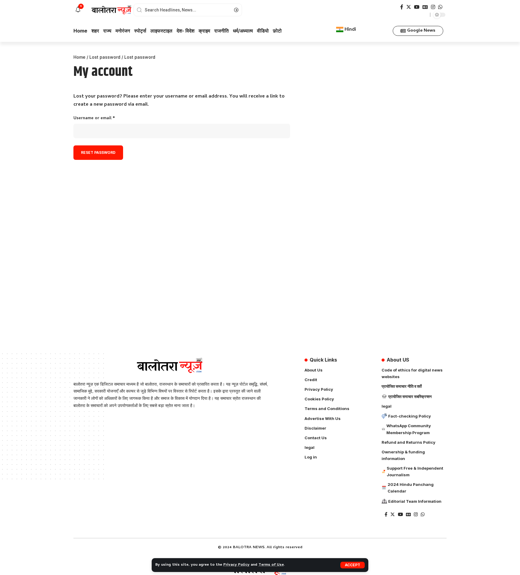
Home (79, 57)
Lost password (104, 57)
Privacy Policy (236, 565)
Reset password (98, 152)
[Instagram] (433, 7)
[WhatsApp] (440, 7)
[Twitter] (409, 7)
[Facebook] (402, 7)
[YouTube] (417, 7)
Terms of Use (271, 565)
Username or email (103, 118)
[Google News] (425, 7)
